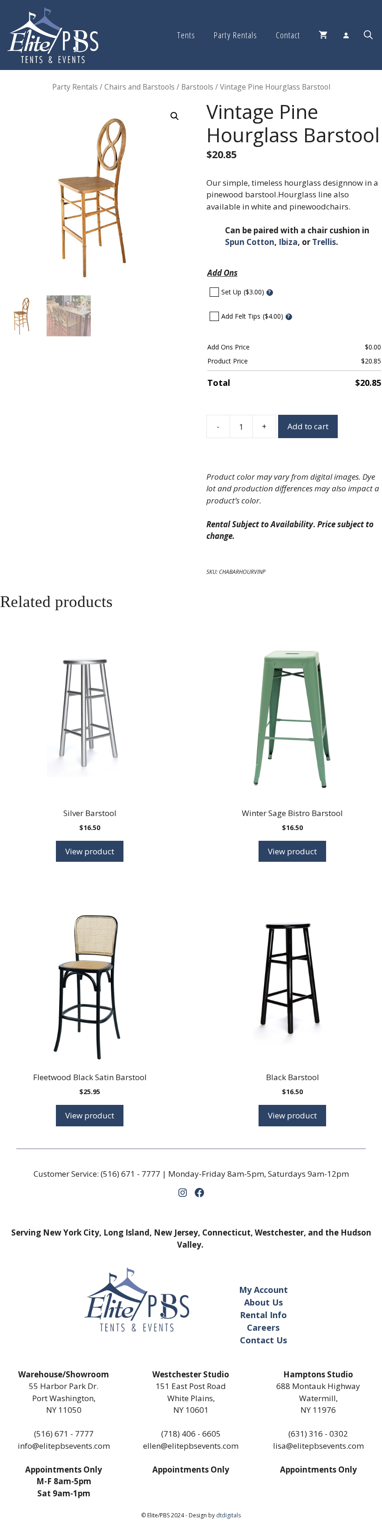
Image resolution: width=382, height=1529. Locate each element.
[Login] (346, 35)
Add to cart (307, 426)
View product (89, 851)
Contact (288, 35)
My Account (263, 1289)
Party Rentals (235, 35)
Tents (186, 35)
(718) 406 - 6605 (191, 1433)
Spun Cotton (249, 242)
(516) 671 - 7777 (130, 1173)
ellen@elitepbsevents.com (191, 1445)
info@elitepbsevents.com (64, 1445)
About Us (263, 1302)
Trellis (324, 242)
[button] (368, 35)
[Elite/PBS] (53, 35)
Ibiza (288, 242)
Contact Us (263, 1340)
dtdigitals (228, 1515)
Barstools (197, 87)
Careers (263, 1327)
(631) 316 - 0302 (318, 1433)
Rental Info (263, 1314)
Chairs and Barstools (139, 87)
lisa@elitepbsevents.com (318, 1445)
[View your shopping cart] (323, 35)
